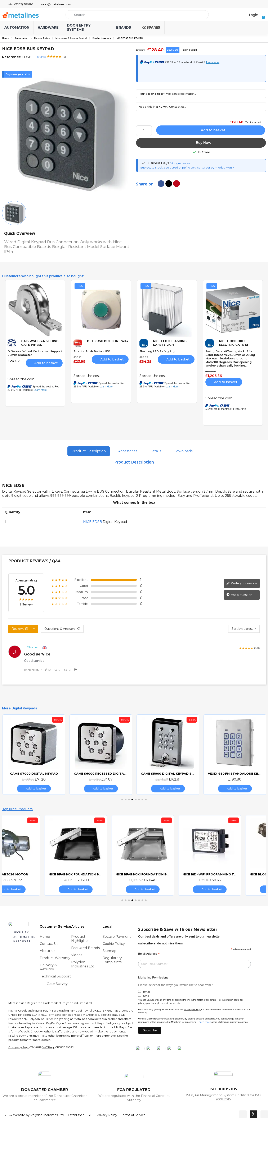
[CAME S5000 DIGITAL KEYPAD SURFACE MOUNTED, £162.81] (167, 755)
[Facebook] (243, 1114)
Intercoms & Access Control (71, 38)
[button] (262, 14)
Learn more (204, 1022)
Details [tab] (155, 451)
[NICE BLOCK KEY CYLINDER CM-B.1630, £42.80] (234, 855)
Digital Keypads (102, 38)
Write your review (243, 583)
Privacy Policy (192, 1009)
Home (5, 38)
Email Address (149, 954)
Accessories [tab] (127, 451)
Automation (21, 38)
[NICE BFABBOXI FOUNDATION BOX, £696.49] (100, 855)
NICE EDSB (92, 522)
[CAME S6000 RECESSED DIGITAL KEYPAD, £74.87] (100, 755)
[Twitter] (253, 1114)
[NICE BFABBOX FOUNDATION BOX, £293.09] (33, 855)
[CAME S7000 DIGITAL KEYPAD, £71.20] (33, 755)
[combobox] (137, 14)
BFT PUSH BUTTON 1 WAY (108, 341)
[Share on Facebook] (161, 183)
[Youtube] (264, 1114)
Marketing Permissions (153, 977)
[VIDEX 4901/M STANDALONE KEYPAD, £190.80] (234, 755)
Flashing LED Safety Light (158, 351)
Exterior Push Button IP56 (92, 351)
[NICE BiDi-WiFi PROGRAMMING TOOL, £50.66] (167, 855)
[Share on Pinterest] (176, 183)
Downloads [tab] (183, 451)
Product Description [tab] (89, 451)
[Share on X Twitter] (168, 183)
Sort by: (237, 629)
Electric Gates (42, 38)
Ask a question (241, 595)
